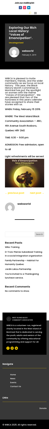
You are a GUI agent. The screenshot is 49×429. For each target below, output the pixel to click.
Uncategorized (16, 42)
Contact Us (15, 387)
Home (13, 375)
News (12, 379)
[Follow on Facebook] (20, 7)
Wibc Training (12, 247)
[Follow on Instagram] (24, 7)
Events (13, 383)
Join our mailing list (24, 2)
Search (39, 234)
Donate (43, 408)
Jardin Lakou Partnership (18, 269)
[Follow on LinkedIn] (28, 7)
